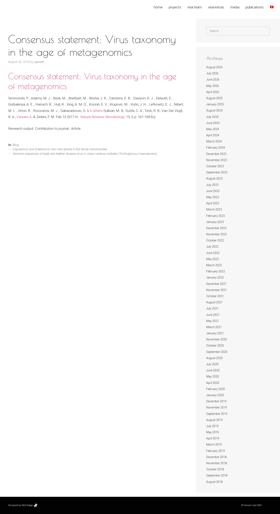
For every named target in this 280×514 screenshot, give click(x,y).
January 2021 (215, 333)
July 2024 (212, 116)
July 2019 (212, 426)
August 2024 (214, 110)
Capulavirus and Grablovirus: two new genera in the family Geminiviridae (60, 149)
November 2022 (216, 234)
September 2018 (216, 475)
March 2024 (214, 141)
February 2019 (215, 451)
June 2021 (213, 314)
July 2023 (212, 184)
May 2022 (212, 259)
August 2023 (214, 178)
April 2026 (212, 92)
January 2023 (215, 222)
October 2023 (215, 166)
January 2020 (215, 395)
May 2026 (212, 86)
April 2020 (212, 382)
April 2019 (212, 438)
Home (158, 7)
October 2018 (215, 469)
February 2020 (215, 389)
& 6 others (94, 111)
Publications (255, 7)
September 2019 (216, 413)
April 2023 (212, 203)
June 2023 (213, 191)
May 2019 (212, 432)
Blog (16, 145)
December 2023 (216, 154)
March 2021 (214, 327)
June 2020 (213, 370)
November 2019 (216, 407)
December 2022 (216, 228)
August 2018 (214, 481)
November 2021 (216, 290)
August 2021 (214, 302)
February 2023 (215, 215)
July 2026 (212, 73)
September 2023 (216, 172)
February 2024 (215, 147)
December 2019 (216, 401)
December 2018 (216, 457)
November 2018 (216, 463)
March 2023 (214, 209)
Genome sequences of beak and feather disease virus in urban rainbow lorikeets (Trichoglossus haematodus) (85, 154)
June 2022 (213, 253)
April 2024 (212, 135)
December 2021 (216, 283)
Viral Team (194, 7)
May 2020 (212, 376)
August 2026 (214, 67)
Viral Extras (216, 7)
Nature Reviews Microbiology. (102, 117)
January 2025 (215, 104)
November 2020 (216, 339)
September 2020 (216, 352)
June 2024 (213, 123)
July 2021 (212, 308)
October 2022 (215, 240)
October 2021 (215, 296)
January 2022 (215, 277)
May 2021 (212, 321)
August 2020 (214, 358)
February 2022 (215, 271)
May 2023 (212, 197)
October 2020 (215, 345)
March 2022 (214, 265)
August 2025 (214, 98)
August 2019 (214, 420)
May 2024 (212, 129)
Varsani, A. (24, 117)
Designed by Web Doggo (20, 505)
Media (234, 7)
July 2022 (212, 246)
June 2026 (213, 79)
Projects (175, 7)
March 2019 (214, 444)
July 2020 (212, 364)
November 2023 (216, 160)
